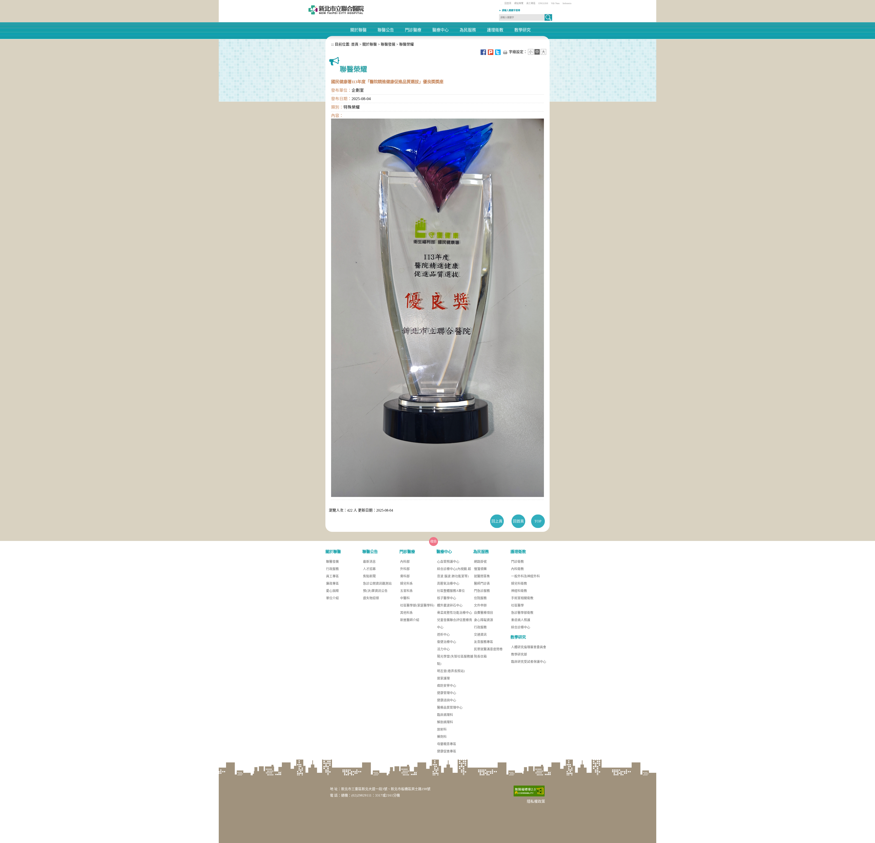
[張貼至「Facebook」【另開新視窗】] (483, 52)
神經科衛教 (519, 590)
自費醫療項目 (483, 612)
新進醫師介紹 (409, 620)
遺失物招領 (371, 598)
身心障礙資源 (483, 620)
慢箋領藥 (480, 569)
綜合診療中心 (520, 627)
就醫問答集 (482, 576)
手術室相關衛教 (522, 598)
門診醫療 (413, 30)
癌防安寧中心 (446, 685)
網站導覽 (518, 3)
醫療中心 (440, 30)
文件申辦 (480, 605)
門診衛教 (517, 561)
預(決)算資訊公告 (375, 590)
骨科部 (405, 576)
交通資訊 (480, 634)
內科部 (405, 561)
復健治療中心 (446, 642)
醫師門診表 (482, 583)
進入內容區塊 (11, 2)
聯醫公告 (386, 30)
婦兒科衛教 (519, 583)
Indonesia (567, 3)
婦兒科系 (406, 583)
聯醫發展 (388, 44)
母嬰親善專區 (446, 744)
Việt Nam (555, 3)
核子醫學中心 (446, 598)
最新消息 (369, 561)
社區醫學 (517, 605)
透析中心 (443, 634)
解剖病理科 (445, 722)
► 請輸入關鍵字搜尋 (509, 10)
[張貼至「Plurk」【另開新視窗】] (490, 52)
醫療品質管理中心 (450, 707)
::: (501, 4)
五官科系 (406, 590)
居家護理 (443, 678)
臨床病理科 (445, 714)
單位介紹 (332, 598)
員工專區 (530, 3)
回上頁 (497, 521)
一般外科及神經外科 (525, 576)
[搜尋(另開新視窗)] (548, 19)
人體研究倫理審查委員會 (528, 647)
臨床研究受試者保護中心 (528, 661)
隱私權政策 (536, 801)
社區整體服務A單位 (451, 590)
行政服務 (332, 569)
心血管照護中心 (448, 561)
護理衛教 (495, 30)
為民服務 (468, 30)
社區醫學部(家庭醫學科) (417, 605)
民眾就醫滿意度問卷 (488, 649)
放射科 (442, 729)
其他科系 (406, 612)
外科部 (405, 569)
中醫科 (405, 598)
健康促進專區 (446, 751)
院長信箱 (480, 656)
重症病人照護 (520, 620)
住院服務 (480, 598)
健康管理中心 (446, 693)
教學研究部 (519, 654)
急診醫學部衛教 (522, 612)
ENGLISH (543, 3)
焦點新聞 (369, 576)
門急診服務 (482, 590)
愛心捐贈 (332, 590)
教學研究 (522, 30)
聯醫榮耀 (406, 44)
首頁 (354, 44)
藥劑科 (442, 736)
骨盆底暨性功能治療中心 (454, 612)
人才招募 (369, 569)
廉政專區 (332, 583)
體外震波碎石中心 (450, 605)
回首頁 (507, 3)
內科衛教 (517, 569)
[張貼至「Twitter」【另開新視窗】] (498, 52)
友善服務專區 (483, 642)
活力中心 (443, 649)
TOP (537, 521)
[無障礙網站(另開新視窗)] (529, 791)
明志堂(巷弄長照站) (451, 671)
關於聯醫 (358, 30)
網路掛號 (480, 561)
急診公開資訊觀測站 (377, 583)
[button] (548, 17)
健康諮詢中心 (446, 700)
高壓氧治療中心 (448, 583)
